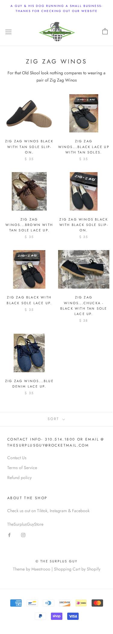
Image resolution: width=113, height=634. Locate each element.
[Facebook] (9, 534)
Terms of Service (22, 468)
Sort (54, 419)
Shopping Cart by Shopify (77, 569)
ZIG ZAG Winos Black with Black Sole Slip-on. (83, 225)
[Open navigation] (8, 31)
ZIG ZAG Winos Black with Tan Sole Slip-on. (29, 146)
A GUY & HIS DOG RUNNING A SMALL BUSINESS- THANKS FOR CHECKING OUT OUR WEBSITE (56, 8)
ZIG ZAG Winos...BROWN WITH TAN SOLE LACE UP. (29, 225)
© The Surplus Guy (56, 561)
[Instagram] (23, 534)
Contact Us (17, 458)
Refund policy (19, 478)
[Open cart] (105, 32)
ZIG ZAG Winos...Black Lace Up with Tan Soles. (83, 146)
